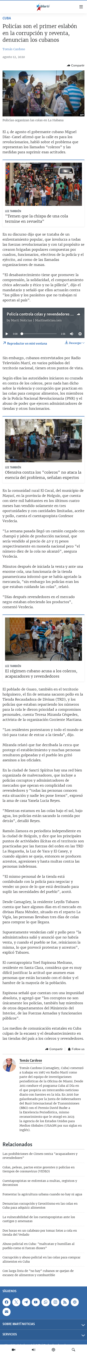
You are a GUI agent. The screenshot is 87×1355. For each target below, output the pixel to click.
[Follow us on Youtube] (36, 1302)
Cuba (7, 18)
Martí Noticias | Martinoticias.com (36, 320)
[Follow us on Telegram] (26, 1302)
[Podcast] (53, 1349)
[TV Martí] (13, 1349)
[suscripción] (7, 1312)
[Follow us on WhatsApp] (45, 1302)
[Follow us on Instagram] (55, 1302)
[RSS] (65, 1302)
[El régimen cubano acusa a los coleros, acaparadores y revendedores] (43, 639)
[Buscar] (73, 1349)
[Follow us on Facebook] (7, 1302)
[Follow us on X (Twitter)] (16, 1302)
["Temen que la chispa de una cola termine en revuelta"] (43, 184)
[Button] (75, 65)
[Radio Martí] (33, 1349)
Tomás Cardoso (14, 49)
